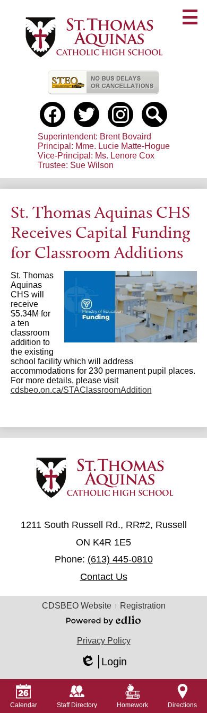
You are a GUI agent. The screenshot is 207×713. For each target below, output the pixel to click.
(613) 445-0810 (120, 559)
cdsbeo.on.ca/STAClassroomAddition (81, 389)
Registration (143, 605)
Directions (182, 705)
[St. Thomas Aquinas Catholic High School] (93, 38)
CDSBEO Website (76, 605)
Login (103, 662)
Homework (132, 705)
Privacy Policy (104, 640)
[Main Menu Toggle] (190, 17)
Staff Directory (77, 705)
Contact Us (103, 576)
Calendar (23, 705)
